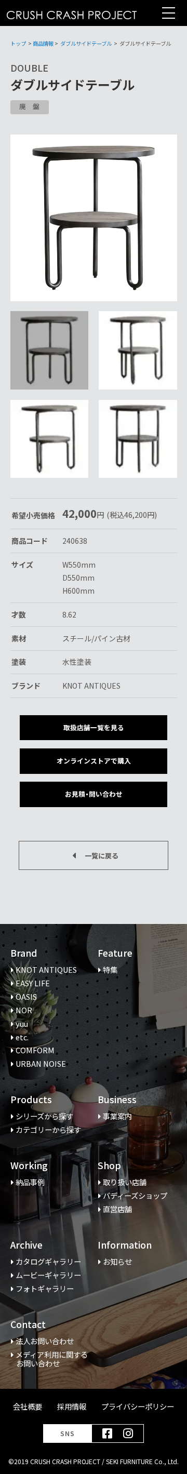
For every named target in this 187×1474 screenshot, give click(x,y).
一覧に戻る (101, 856)
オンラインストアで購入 (94, 761)
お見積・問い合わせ (94, 794)
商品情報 (43, 43)
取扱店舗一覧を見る (93, 727)
